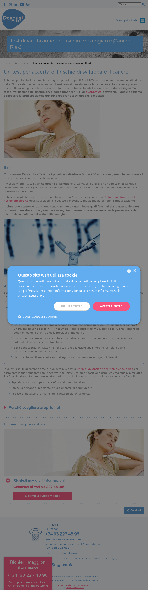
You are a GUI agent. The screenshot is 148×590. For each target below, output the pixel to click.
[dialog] (73, 295)
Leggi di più (36, 296)
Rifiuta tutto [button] (71, 306)
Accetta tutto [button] (111, 306)
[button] (37, 316)
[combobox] (129, 271)
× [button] (134, 270)
